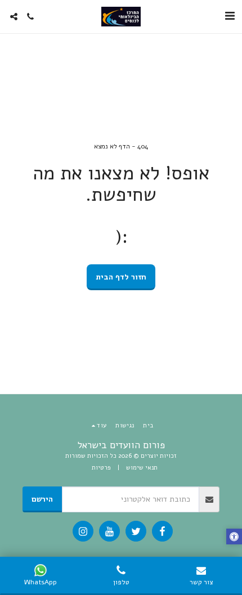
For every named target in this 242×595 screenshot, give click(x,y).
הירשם (42, 499)
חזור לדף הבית (121, 277)
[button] (229, 16)
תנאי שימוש (142, 467)
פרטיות (101, 467)
